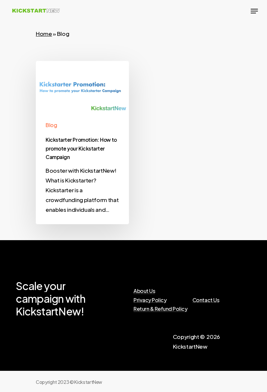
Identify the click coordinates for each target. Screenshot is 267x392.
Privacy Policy (150, 300)
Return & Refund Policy (160, 309)
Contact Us (205, 300)
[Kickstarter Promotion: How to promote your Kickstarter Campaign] (82, 142)
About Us (144, 291)
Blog (51, 125)
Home (44, 33)
